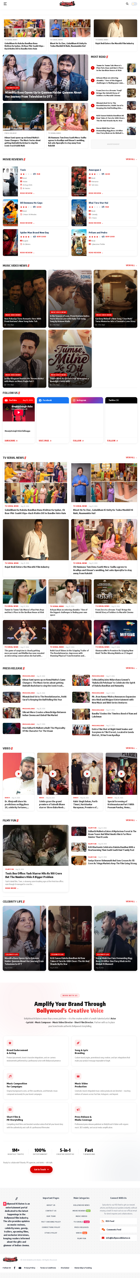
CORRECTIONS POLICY (51, 1227)
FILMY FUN (81, 1238)
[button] (5, 3)
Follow (77, 440)
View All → (131, 159)
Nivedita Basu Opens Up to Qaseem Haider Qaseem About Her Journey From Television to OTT (43, 94)
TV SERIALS (78, 1222)
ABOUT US (51, 1205)
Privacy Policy (29, 1268)
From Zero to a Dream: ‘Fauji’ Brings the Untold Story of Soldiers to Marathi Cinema (109, 92)
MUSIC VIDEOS (81, 1216)
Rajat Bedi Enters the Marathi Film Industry (114, 43)
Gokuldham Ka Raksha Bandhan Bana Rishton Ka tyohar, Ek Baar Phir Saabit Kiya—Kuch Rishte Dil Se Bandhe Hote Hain (24, 46)
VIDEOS (79, 1233)
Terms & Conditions (48, 1268)
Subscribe (10, 440)
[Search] (127, 4)
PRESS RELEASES (81, 1227)
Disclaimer (65, 1268)
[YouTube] (20, 1268)
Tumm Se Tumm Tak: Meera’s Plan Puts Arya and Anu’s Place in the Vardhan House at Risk (109, 67)
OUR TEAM (51, 1216)
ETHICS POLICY (51, 1233)
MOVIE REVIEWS (79, 1211)
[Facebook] (14, 1268)
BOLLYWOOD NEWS (81, 1205)
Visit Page (44, 440)
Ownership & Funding (83, 1268)
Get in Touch (40, 1169)
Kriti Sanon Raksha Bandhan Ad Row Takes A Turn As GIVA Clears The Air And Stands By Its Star (110, 118)
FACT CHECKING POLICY (51, 1222)
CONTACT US (51, 1211)
